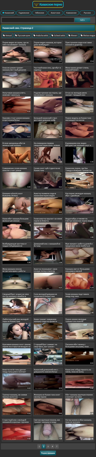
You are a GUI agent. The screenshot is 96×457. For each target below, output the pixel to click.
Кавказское (71, 12)
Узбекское (39, 12)
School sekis (59, 35)
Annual (8, 35)
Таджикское (23, 12)
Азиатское (55, 12)
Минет (74, 35)
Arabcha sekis (42, 35)
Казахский (9, 12)
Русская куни (23, 35)
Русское (87, 12)
